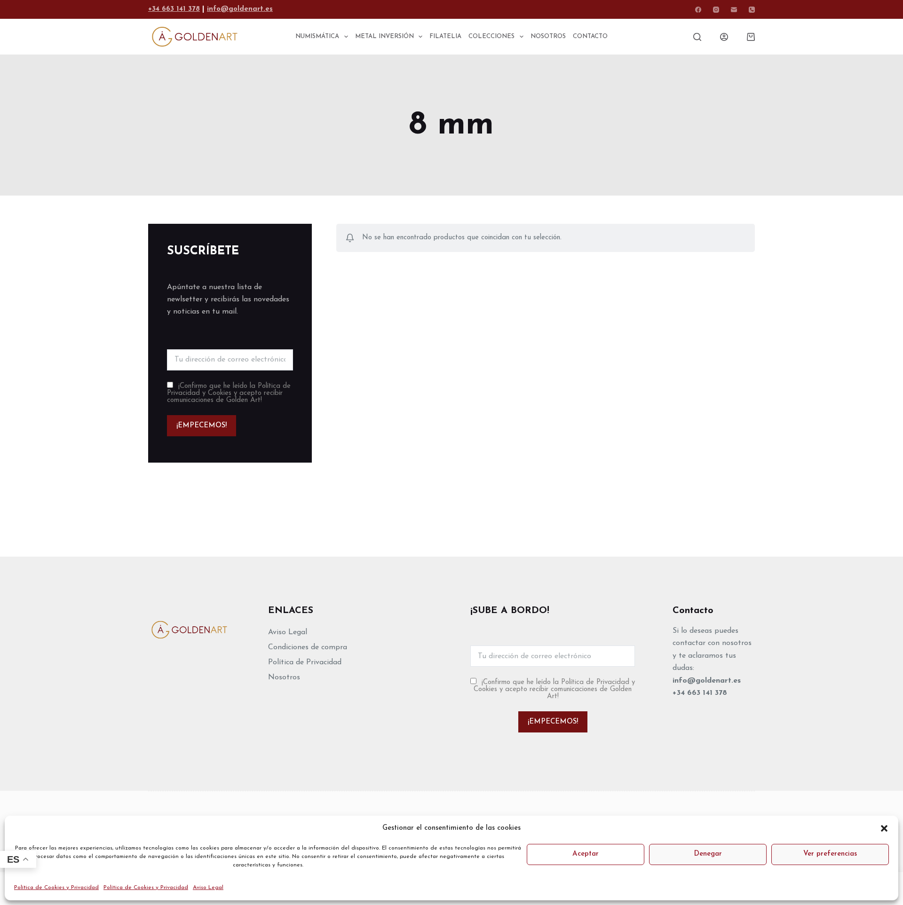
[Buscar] (697, 37)
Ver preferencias (830, 854)
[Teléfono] (752, 10)
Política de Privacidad (304, 662)
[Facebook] (698, 10)
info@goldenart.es (240, 9)
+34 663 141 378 (174, 9)
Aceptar (585, 854)
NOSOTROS (548, 36)
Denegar (708, 854)
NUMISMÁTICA (317, 36)
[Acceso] (724, 37)
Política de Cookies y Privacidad (56, 887)
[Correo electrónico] (734, 10)
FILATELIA (445, 36)
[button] (884, 828)
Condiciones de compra (307, 647)
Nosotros (284, 677)
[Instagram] (716, 10)
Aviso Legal (208, 887)
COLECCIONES (491, 36)
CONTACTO (590, 36)
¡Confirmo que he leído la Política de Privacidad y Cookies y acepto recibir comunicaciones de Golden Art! (229, 393)
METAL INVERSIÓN (384, 36)
